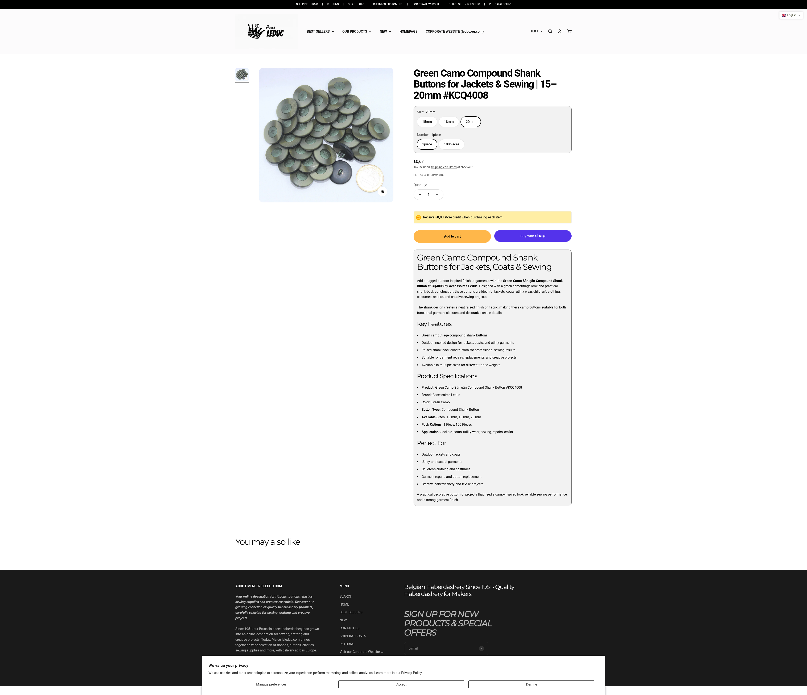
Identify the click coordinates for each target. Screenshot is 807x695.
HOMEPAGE (408, 31)
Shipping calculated (444, 167)
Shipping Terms (307, 4)
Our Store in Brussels (464, 4)
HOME (344, 604)
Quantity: (420, 185)
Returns (333, 4)
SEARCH (346, 596)
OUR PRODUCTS (354, 31)
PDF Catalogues (500, 4)
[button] (791, 15)
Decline (531, 684)
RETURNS (347, 644)
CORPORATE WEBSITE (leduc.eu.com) (455, 31)
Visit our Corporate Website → (362, 652)
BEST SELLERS (318, 31)
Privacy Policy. (412, 673)
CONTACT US (350, 628)
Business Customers (387, 4)
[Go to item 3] (242, 75)
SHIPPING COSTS (353, 636)
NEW (383, 31)
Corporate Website (426, 4)
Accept (401, 684)
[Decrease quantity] (420, 195)
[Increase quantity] (437, 195)
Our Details (356, 4)
